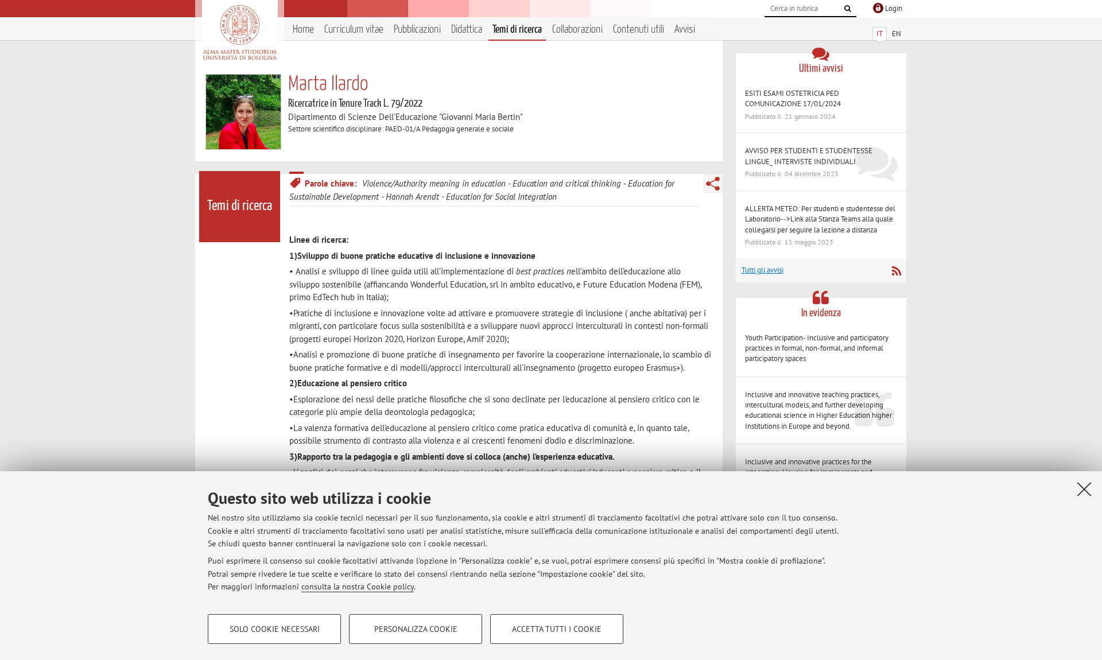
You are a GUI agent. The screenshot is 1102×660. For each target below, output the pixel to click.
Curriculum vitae (353, 29)
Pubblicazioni (417, 29)
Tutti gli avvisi (762, 270)
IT (879, 33)
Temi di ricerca (517, 29)
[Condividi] (713, 183)
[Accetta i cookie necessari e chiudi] (1084, 489)
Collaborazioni (577, 29)
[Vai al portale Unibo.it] (239, 32)
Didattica (466, 29)
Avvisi (684, 29)
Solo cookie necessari (275, 629)
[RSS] (896, 271)
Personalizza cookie (415, 629)
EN (896, 33)
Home (303, 29)
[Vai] (847, 8)
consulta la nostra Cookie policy (357, 586)
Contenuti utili (638, 29)
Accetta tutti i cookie (557, 629)
